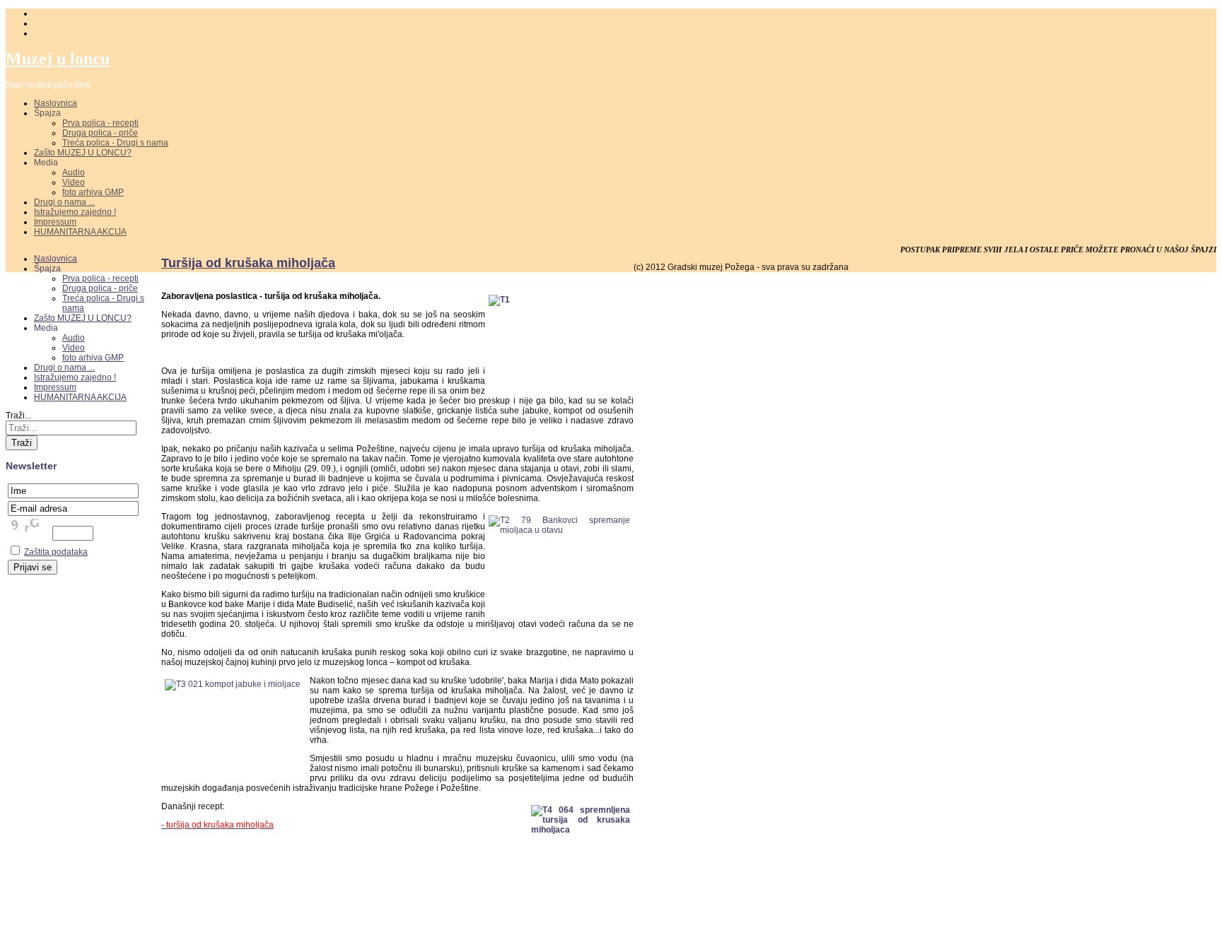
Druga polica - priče (100, 133)
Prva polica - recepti (100, 123)
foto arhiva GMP (93, 192)
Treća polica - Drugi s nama (115, 143)
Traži (21, 442)
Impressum (55, 222)
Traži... (18, 416)
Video (73, 182)
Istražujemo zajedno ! (75, 212)
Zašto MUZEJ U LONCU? (83, 153)
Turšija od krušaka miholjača (248, 263)
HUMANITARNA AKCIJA (80, 232)
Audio (73, 172)
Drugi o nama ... (64, 202)
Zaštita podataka (56, 552)
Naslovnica (55, 103)
